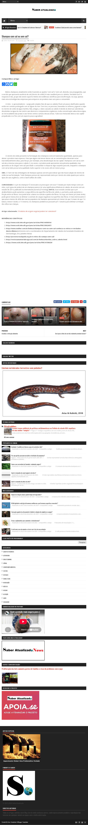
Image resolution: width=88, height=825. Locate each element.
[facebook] (76, 1)
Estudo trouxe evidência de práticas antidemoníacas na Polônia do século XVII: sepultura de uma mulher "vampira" (43, 429)
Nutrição (5, 594)
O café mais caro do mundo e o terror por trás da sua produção (28, 529)
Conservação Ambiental (9, 567)
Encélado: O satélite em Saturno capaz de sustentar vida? (26, 447)
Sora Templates (12, 822)
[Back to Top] (85, 822)
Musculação (6, 583)
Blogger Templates (23, 822)
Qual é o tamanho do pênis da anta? (20, 482)
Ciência (78, 27)
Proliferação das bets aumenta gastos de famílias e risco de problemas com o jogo (32, 669)
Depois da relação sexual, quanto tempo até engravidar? (26, 495)
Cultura (5, 571)
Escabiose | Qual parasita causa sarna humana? (54, 27)
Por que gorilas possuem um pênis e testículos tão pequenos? (28, 456)
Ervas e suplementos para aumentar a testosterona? (25, 521)
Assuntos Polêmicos (8, 552)
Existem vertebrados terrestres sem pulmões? (22, 368)
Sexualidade (6, 602)
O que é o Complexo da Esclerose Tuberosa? (16, 321)
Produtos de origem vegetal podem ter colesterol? (37, 211)
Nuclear (5, 590)
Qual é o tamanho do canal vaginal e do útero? (23, 473)
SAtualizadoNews (10, 426)
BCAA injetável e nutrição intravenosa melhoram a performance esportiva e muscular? (34, 503)
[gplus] (79, 1)
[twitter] (82, 1)
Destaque (5, 575)
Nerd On (5, 586)
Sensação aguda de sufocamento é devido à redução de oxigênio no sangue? (31, 512)
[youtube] (85, 1)
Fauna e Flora (6, 579)
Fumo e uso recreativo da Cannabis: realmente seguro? (26, 464)
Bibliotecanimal (7, 559)
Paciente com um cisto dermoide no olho (70, 321)
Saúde (37, 27)
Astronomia (6, 555)
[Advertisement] (44, 273)
